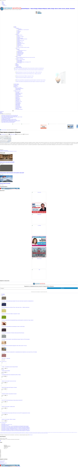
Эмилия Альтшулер (68, 432)
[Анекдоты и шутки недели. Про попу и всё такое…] (4, 379)
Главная (15, 26)
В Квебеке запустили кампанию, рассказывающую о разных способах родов (13, 326)
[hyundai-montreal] (61, 126)
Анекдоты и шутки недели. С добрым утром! (8, 406)
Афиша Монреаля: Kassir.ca (22, 50)
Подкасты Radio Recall (19, 67)
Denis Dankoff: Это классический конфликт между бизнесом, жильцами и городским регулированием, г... (16, 427)
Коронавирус (15, 432)
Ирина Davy (17, 97)
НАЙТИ (1, 112)
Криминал (18, 41)
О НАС (2, 1)
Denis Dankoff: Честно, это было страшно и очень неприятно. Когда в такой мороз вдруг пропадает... (15, 426)
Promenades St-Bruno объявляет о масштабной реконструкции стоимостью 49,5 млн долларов (16, 339)
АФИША (3, 3)
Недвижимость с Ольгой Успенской (24, 29)
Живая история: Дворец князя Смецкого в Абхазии (9, 387)
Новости (15, 27)
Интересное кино (19, 51)
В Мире (17, 56)
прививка (49, 432)
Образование (19, 42)
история (42, 432)
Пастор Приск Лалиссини (19, 96)
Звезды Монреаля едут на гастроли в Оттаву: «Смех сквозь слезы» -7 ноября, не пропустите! (28, 73)
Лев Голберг (17, 95)
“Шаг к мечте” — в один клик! (6, 358)
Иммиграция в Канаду (56, 432)
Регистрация (5, 5)
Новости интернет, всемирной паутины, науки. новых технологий (26, 57)
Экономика (17, 28)
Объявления (15, 85)
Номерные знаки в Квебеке (6, 370)
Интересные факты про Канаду (5, 183)
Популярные (3, 294)
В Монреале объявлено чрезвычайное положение (9, 393)
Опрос (18, 35)
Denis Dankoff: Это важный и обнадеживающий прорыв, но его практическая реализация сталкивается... (16, 428)
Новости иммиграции (20, 58)
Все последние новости (3, 361)
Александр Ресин (18, 106)
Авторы (15, 90)
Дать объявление (2, 464)
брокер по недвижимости (38, 432)
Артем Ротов (17, 100)
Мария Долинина (3, 134)
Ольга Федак (17, 92)
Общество (17, 34)
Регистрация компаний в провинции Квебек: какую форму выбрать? (11, 120)
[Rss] (0, 440)
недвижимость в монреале (21, 432)
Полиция (10, 432)
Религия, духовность (20, 45)
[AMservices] (34, 126)
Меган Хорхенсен (18, 91)
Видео (16, 63)
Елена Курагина (18, 105)
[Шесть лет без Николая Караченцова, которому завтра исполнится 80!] (4, 398)
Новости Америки (19, 61)
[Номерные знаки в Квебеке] (3, 369)
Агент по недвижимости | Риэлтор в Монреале (28, 432)
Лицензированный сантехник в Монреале (7, 117)
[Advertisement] (39, 20)
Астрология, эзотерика (20, 36)
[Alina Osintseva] (43, 126)
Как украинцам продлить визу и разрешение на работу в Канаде (11, 374)
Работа (18, 30)
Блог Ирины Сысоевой (19, 101)
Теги (2, 295)
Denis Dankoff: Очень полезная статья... (7, 424)
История (18, 39)
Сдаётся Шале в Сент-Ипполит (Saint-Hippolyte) (8, 122)
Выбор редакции (19, 62)
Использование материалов (19, 88)
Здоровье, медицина (20, 38)
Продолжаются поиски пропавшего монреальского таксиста (8, 151)
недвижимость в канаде (73, 432)
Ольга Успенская (64, 432)
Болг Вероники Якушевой (19, 109)
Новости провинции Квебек (21, 59)
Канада (5, 432)
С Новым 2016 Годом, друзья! (4, 150)
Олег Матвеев (17, 99)
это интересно (13, 432)
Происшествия (19, 44)
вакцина (52, 432)
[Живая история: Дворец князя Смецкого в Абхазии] (4, 385)
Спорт (18, 46)
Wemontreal (6, 466)
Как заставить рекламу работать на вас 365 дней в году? (9, 116)
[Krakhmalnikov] (52, 126)
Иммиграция (18, 432)
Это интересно (19, 55)
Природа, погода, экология (20, 43)
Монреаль (4, 432)
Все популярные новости (3, 422)
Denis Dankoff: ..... (4, 423)
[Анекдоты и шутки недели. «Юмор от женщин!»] (4, 417)
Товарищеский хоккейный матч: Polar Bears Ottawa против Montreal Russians (13, 332)
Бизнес (18, 33)
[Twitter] (1, 440)
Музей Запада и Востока (20, 40)
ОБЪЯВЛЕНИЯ (2, 111)
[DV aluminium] (70, 126)
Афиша (18, 49)
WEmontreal (30, 434)
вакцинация (35, 432)
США (33, 432)
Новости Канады (19, 60)
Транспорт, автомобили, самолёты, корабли (23, 47)
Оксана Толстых (18, 102)
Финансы (18, 32)
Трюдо (48, 432)
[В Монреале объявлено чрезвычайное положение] (4, 392)
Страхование (19, 31)
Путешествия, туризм (20, 53)
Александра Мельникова (19, 93)
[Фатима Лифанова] (16, 126)
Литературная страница (20, 52)
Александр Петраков (18, 107)
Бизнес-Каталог (16, 86)
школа (76, 432)
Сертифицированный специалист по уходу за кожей (9, 119)
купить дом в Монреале (45, 432)
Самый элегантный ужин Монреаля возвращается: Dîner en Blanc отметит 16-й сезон (14, 345)
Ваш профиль (3, 4)
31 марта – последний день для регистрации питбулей (10, 366)
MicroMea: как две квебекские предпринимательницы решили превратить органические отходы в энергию (30, 81)
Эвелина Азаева (18, 98)
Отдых (16, 48)
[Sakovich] (25, 126)
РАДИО (3, 2)
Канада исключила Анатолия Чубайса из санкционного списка (24, 77)
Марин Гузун (17, 108)
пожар (53, 432)
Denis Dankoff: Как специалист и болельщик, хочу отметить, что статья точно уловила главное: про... (15, 429)
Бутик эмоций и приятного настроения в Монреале (9, 121)
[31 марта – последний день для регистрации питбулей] (4, 365)
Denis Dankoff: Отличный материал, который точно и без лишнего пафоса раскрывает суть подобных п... (16, 430)
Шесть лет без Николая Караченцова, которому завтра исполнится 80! (12, 400)
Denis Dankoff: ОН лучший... (5, 425)
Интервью (17, 64)
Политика (17, 65)
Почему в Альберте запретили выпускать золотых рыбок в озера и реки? (12, 172)
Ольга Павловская (18, 103)
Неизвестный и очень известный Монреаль (7, 162)
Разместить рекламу (18, 87)
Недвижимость (1, 432)
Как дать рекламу (18, 89)
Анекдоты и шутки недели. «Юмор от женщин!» (9, 419)
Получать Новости (16, 84)
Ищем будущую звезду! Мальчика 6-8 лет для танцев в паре (10, 115)
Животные (18, 37)
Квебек (9, 432)
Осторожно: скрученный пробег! (6, 118)
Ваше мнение (19, 66)
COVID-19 (7, 432)
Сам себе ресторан (20, 54)
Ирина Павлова (18, 104)
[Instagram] (2, 440)
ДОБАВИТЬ (1, 113)
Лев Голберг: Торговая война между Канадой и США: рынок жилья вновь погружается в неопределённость (28, 69)
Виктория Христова (18, 94)
